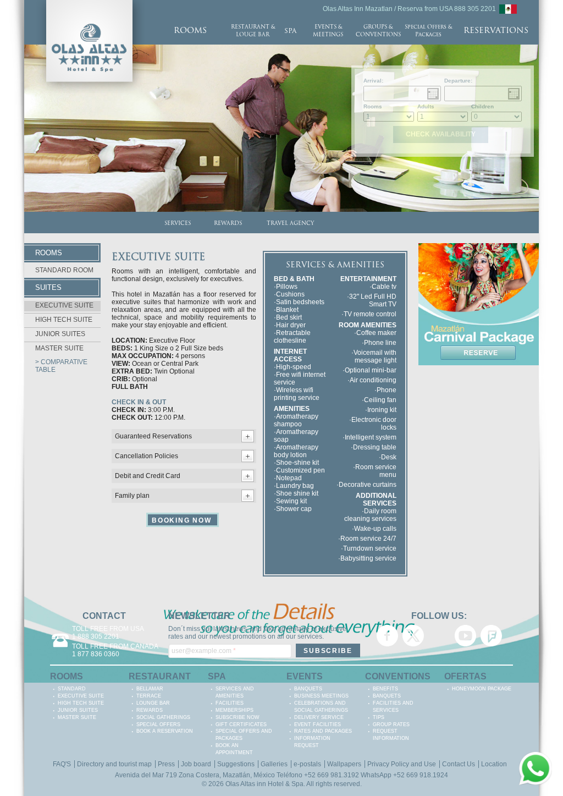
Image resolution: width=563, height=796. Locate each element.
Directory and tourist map (114, 764)
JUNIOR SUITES (60, 334)
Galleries (274, 764)
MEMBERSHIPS (234, 710)
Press (166, 764)
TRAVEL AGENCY (290, 223)
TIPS (378, 717)
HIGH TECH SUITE (63, 319)
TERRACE (148, 696)
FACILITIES (230, 703)
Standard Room (64, 270)
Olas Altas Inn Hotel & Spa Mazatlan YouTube (465, 635)
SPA (290, 31)
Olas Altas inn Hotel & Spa (264, 784)
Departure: (458, 81)
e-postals (307, 764)
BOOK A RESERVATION (164, 731)
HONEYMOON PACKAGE (481, 688)
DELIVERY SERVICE (319, 717)
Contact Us (458, 764)
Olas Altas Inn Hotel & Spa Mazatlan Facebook (387, 635)
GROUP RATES (391, 724)
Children (482, 106)
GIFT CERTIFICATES (241, 724)
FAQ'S (62, 764)
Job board (196, 764)
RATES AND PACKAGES (323, 731)
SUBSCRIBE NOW (238, 717)
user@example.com (204, 651)
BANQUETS (308, 688)
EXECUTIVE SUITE (64, 305)
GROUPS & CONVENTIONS (378, 31)
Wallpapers (344, 764)
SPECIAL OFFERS (158, 724)
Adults (425, 106)
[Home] (89, 4)
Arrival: (373, 81)
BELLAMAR (149, 688)
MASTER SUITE (59, 348)
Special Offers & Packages (428, 31)
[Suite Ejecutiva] (508, 8)
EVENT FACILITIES (317, 724)
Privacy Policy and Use (401, 764)
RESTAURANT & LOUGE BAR (253, 31)
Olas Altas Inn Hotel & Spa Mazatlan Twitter (413, 635)
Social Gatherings (163, 717)
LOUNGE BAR (153, 703)
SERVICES (177, 223)
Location (494, 764)
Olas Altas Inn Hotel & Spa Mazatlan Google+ (439, 635)
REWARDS (228, 223)
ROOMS (190, 31)
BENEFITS (385, 688)
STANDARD (72, 688)
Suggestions (236, 764)
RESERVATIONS (495, 31)
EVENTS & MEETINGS (328, 31)
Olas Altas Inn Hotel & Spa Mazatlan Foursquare (491, 635)
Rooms (372, 106)
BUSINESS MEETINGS (321, 696)
